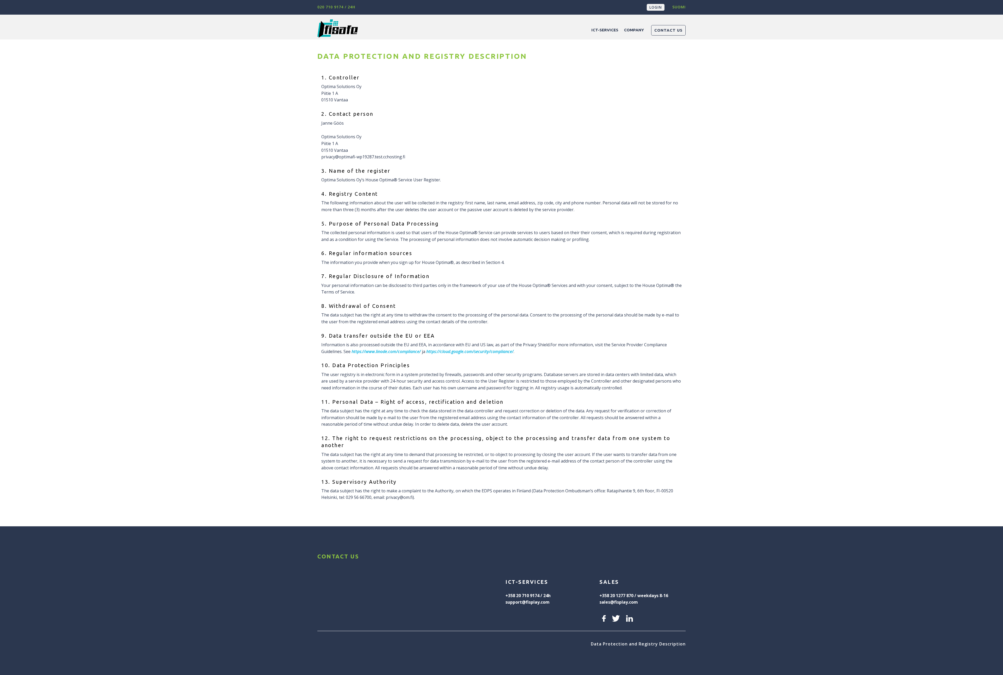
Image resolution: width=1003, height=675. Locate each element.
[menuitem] (604, 30)
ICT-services (604, 30)
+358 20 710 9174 (522, 595)
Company (634, 30)
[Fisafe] (451, 27)
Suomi (679, 7)
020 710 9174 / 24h (336, 7)
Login (655, 7)
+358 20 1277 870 (616, 595)
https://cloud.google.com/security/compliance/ (470, 351)
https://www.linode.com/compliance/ (386, 351)
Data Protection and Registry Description (638, 644)
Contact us (668, 30)
